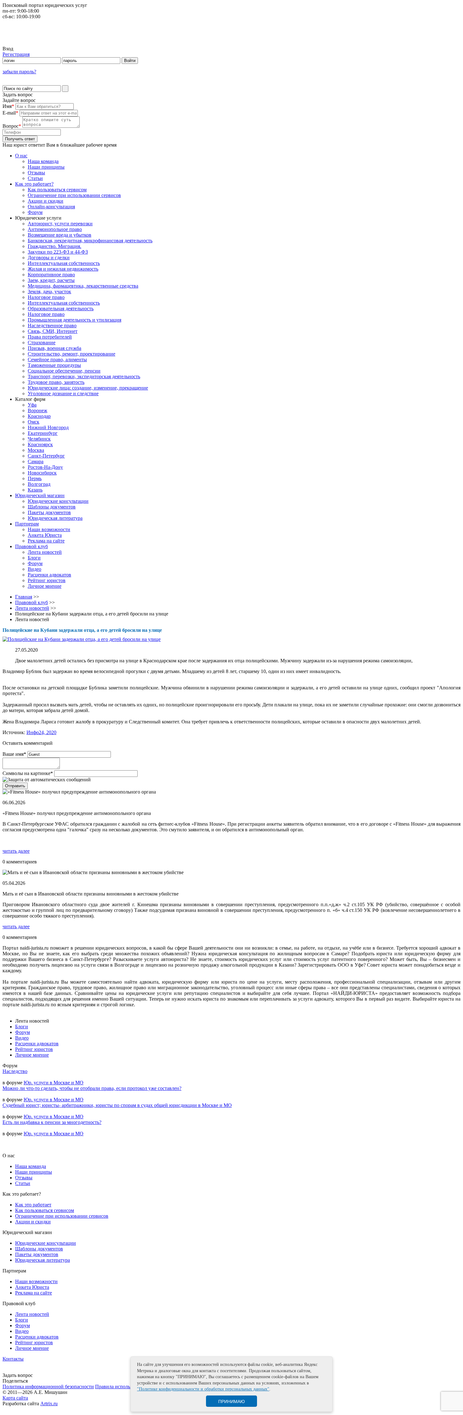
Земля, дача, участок (49, 291)
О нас (21, 155)
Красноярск (40, 444)
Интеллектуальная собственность (64, 263)
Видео (34, 569)
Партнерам (27, 523)
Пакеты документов (49, 512)
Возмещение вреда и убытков (59, 235)
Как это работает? (34, 184)
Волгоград (39, 484)
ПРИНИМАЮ (231, 1401)
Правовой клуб (31, 546)
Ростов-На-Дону (45, 467)
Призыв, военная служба (54, 348)
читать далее (16, 851)
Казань (35, 489)
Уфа (32, 404)
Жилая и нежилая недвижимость (63, 269)
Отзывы (36, 172)
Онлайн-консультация (51, 206)
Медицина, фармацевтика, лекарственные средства (83, 286)
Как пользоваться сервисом (57, 189)
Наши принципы (46, 167)
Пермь (35, 478)
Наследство (15, 1071)
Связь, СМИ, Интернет (52, 331)
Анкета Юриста (45, 535)
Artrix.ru (49, 1403)
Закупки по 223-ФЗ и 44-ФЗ (58, 252)
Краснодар (39, 416)
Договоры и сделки (49, 257)
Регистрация (16, 54)
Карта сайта (15, 1398)
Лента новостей (45, 552)
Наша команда (43, 161)
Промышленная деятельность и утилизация (74, 320)
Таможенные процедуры (54, 365)
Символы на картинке (28, 773)
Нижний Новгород (48, 427)
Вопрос (12, 126)
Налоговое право (46, 297)
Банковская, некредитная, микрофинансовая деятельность (90, 240)
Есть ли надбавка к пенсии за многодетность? (52, 1122)
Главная (23, 596)
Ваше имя (14, 754)
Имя (8, 106)
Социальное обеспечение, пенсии (64, 370)
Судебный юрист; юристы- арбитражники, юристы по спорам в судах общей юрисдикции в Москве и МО (117, 1105)
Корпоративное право (51, 274)
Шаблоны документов (52, 506)
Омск (33, 421)
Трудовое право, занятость (56, 382)
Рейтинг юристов (47, 580)
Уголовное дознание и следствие (63, 393)
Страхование (41, 342)
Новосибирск (42, 472)
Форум (35, 212)
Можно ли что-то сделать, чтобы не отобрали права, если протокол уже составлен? (92, 1088)
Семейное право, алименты (57, 359)
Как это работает (33, 1204)
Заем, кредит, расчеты (51, 280)
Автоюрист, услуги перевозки (60, 223)
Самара (35, 461)
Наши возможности (49, 529)
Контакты (13, 1359)
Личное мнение (44, 586)
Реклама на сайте (46, 540)
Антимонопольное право (55, 229)
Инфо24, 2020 (41, 732)
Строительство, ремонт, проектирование (71, 354)
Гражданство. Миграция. (54, 246)
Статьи (35, 178)
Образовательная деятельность (61, 308)
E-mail (10, 112)
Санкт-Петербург (46, 455)
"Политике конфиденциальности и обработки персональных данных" (203, 1389)
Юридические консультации (58, 501)
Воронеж (37, 410)
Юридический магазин (40, 495)
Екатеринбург (43, 433)
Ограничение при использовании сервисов (74, 195)
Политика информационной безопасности (48, 1386)
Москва (36, 450)
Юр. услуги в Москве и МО (53, 1082)
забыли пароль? (19, 71)
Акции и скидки (45, 201)
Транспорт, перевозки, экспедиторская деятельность (84, 376)
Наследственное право (52, 325)
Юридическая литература (55, 518)
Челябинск (39, 438)
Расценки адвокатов (49, 574)
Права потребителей (50, 337)
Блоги (34, 557)
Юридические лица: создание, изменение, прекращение (88, 387)
